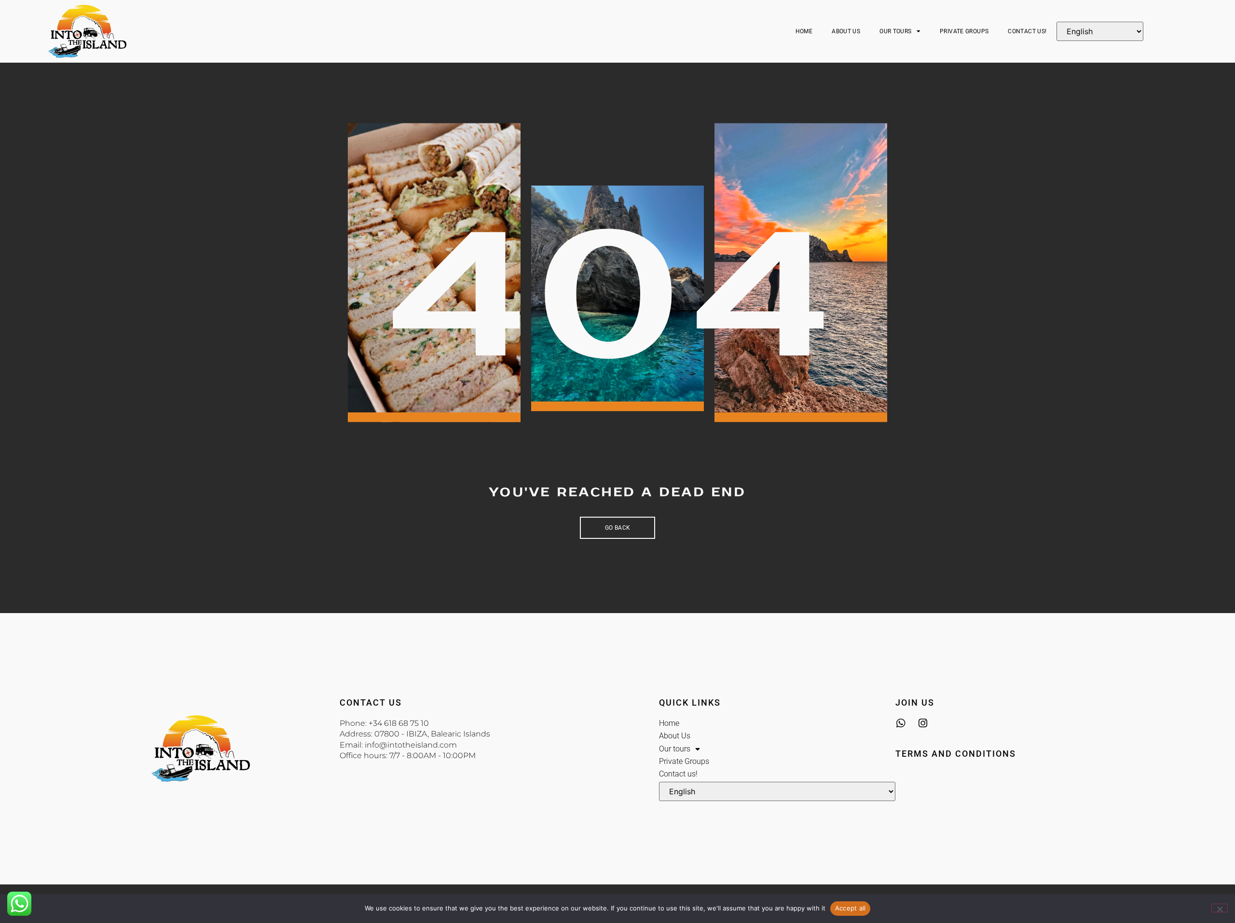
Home (804, 31)
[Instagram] (923, 723)
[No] (1219, 908)
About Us (846, 31)
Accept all (850, 908)
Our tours (895, 31)
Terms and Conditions (955, 754)
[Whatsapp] (900, 723)
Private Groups (964, 31)
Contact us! (1027, 31)
